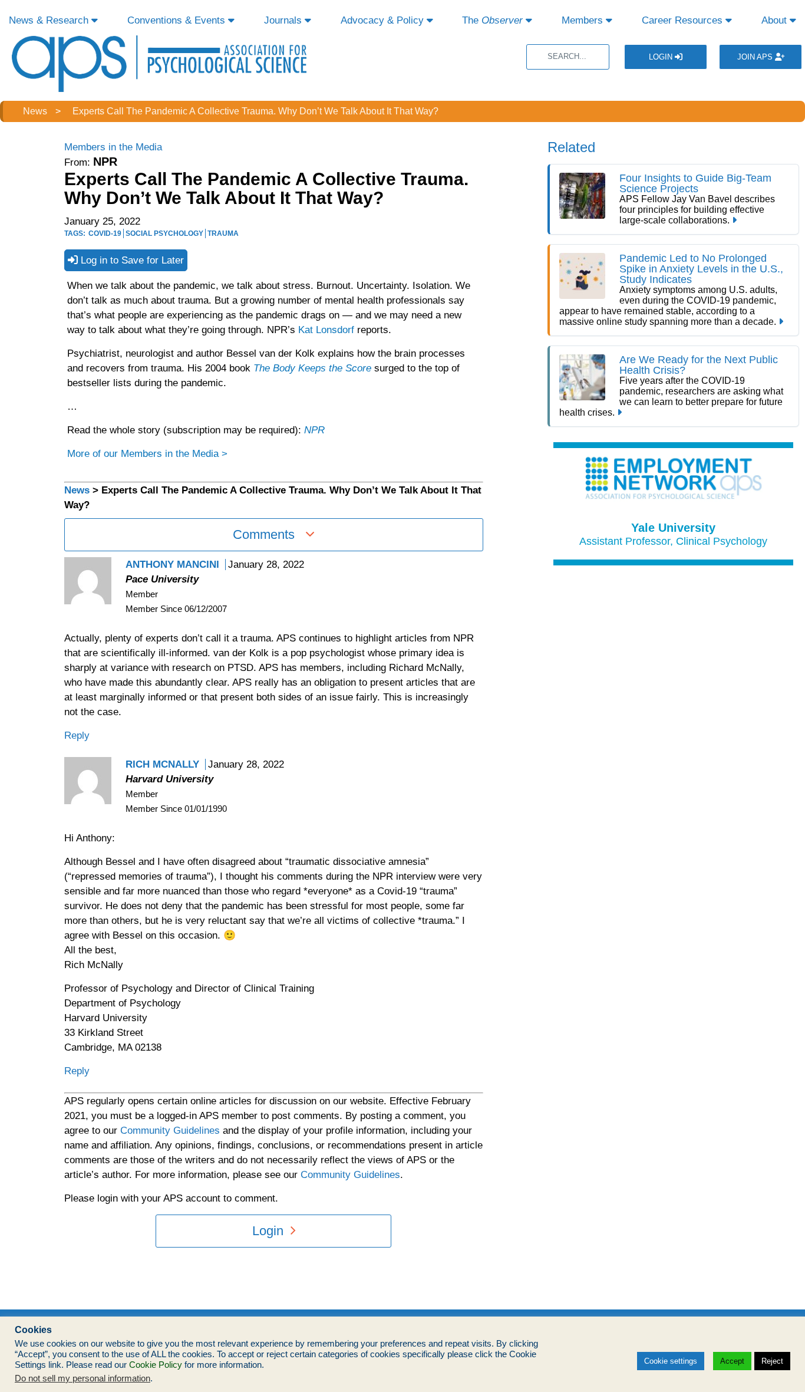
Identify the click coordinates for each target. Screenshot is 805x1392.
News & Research (50, 20)
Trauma (223, 233)
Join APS (756, 56)
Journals (284, 20)
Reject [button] (772, 1361)
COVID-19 (104, 233)
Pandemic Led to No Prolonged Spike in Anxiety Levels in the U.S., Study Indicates (701, 268)
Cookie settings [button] (670, 1361)
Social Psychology (164, 233)
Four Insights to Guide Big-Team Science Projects (695, 183)
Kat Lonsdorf (326, 329)
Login (662, 56)
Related (571, 147)
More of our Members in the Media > (147, 453)
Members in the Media (113, 147)
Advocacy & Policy (384, 20)
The (492, 20)
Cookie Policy (155, 1365)
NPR (314, 430)
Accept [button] (732, 1361)
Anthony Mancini (172, 564)
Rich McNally (162, 764)
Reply (77, 735)
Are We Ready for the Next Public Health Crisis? (698, 365)
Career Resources (683, 20)
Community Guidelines (170, 1130)
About (775, 20)
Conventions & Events (177, 20)
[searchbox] (567, 57)
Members (584, 20)
